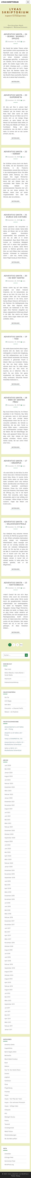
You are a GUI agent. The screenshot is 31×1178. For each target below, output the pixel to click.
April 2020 (8, 856)
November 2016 (10, 942)
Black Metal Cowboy (11, 1059)
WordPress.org (9, 1164)
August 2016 (8, 950)
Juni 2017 (7, 928)
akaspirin (7, 733)
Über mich (8, 669)
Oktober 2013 (9, 975)
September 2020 (10, 838)
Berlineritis (8, 1055)
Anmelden (8, 1154)
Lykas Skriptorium (10, 2)
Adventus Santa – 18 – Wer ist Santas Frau (15, 400)
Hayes (6, 1095)
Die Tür (7, 697)
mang (6, 738)
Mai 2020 (7, 852)
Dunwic (7, 1073)
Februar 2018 (9, 917)
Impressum (8, 679)
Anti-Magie (8, 701)
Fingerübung (8, 1088)
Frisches (7, 1091)
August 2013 (8, 979)
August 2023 (9, 776)
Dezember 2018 (9, 895)
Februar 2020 (9, 863)
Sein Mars (8, 704)
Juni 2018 (8, 906)
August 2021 (8, 809)
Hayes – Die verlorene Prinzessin (15, 1102)
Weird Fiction (9, 1131)
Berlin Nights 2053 (10, 1052)
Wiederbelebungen (10, 1135)
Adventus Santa (9, 1044)
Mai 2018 (7, 910)
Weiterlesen (16, 81)
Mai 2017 (7, 932)
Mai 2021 (7, 819)
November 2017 (9, 924)
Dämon (7, 1066)
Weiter (21, 644)
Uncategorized (9, 1128)
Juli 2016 (7, 953)
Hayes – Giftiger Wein (11, 1106)
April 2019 (8, 888)
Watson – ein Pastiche (11, 712)
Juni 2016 (8, 957)
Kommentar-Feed (10, 1161)
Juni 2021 (8, 816)
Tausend (7, 1124)
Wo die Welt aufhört (11, 1138)
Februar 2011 (8, 1026)
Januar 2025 (8, 772)
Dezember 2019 (9, 870)
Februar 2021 (9, 827)
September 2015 (10, 968)
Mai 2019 (7, 885)
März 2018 (8, 914)
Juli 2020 (7, 845)
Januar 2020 (8, 866)
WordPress (24, 1174)
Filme (6, 1084)
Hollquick (7, 1110)
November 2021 (10, 805)
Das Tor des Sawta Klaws (12, 1070)
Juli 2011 (7, 1008)
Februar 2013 (9, 986)
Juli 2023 (7, 780)
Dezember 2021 (9, 801)
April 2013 (8, 982)
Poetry (7, 1120)
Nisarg (18, 1176)
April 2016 (8, 961)
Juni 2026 (8, 765)
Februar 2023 (9, 783)
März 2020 (8, 859)
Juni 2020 (8, 848)
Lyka (23, 41)
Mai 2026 (7, 769)
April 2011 (8, 1018)
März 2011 (8, 1022)
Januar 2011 (8, 1029)
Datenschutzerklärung (11, 682)
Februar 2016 (9, 964)
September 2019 (10, 877)
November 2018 (10, 899)
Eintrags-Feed (9, 1157)
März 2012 (8, 1000)
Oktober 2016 (9, 946)
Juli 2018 (7, 903)
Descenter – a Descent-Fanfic (14, 708)
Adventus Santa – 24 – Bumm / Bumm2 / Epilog (15, 36)
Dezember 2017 (9, 921)
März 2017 (8, 939)
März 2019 (8, 892)
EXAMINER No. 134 (16, 738)
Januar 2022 (8, 798)
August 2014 (8, 971)
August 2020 (9, 841)
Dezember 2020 (10, 830)
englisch (7, 1077)
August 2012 (8, 990)
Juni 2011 (7, 1011)
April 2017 (8, 935)
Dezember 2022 (10, 787)
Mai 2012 (7, 997)
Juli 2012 (7, 993)
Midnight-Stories (10, 1117)
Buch (6, 1062)
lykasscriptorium (10, 727)
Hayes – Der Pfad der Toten (13, 1099)
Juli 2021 (7, 812)
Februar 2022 (9, 794)
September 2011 (10, 1004)
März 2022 (8, 791)
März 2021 (8, 823)
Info (6, 1113)
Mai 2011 (7, 1015)
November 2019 (10, 874)
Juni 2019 (8, 881)
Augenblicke (8, 1048)
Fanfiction (8, 1081)
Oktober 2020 (9, 834)
